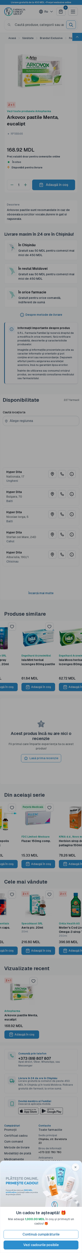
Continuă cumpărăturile (41, 1234)
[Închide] (75, 1167)
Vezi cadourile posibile (41, 1245)
